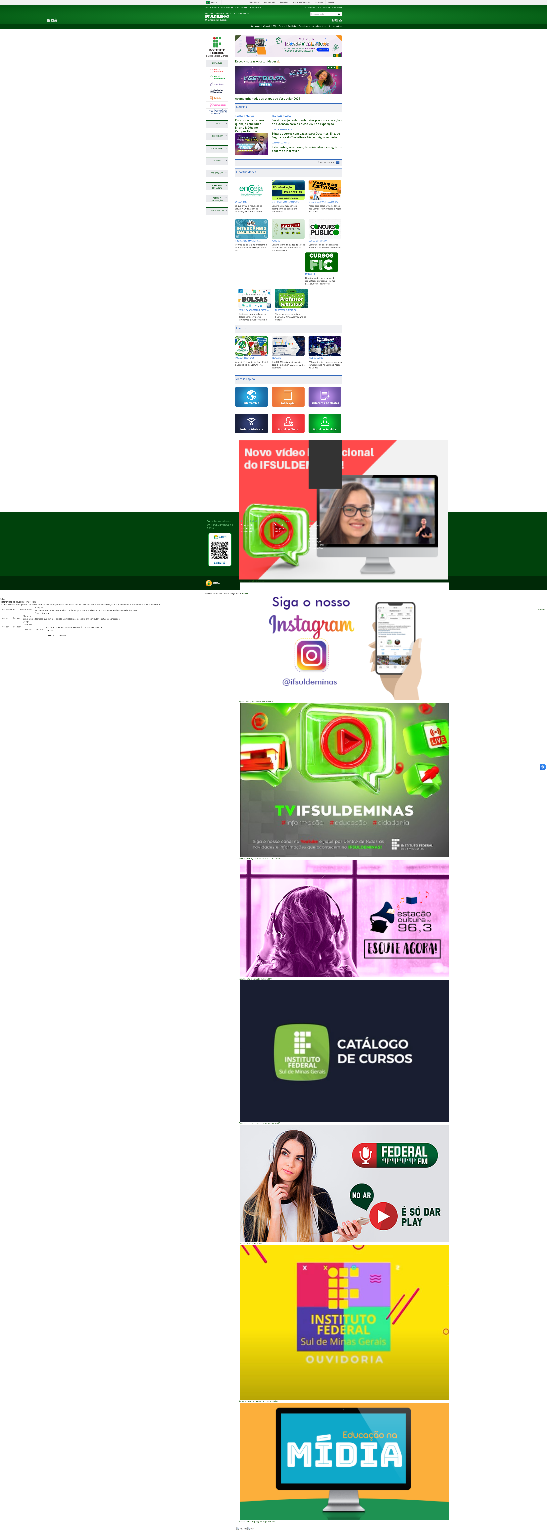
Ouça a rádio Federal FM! (251, 1243)
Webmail (266, 26)
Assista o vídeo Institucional (252, 581)
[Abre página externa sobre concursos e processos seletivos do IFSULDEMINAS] (218, 92)
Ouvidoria (292, 26)
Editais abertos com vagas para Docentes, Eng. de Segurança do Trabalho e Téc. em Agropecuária (306, 135)
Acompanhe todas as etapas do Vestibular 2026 (267, 98)
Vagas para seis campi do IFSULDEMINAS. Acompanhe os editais (290, 317)
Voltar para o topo (333, 507)
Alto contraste (324, 7)
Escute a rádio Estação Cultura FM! (255, 979)
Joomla (245, 593)
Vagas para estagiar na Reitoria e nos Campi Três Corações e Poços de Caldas (325, 208)
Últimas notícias (335, 26)
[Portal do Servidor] (218, 78)
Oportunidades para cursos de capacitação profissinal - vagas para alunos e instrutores (320, 281)
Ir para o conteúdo (212, 7)
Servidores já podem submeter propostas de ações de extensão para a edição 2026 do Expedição (307, 122)
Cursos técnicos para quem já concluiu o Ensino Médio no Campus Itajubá (249, 125)
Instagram (279, 528)
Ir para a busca (240, 7)
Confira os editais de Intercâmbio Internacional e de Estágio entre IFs (251, 247)
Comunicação (304, 26)
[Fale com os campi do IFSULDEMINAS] (288, 46)
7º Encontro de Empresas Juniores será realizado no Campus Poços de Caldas (325, 364)
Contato (282, 26)
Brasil (214, 2)
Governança (255, 26)
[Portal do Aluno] (218, 71)
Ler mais (541, 609)
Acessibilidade (310, 7)
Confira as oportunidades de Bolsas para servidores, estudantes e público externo (252, 317)
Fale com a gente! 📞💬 (251, 61)
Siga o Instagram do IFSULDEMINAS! (256, 701)
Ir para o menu (227, 7)
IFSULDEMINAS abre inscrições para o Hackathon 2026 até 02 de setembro (288, 364)
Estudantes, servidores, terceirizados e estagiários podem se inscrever (307, 149)
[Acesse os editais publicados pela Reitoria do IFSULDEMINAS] (218, 99)
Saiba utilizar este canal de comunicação (258, 1401)
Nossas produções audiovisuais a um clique (259, 858)
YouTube (279, 532)
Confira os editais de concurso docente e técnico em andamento (325, 246)
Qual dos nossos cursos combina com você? (259, 1123)
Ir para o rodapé (255, 7)
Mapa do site (337, 7)
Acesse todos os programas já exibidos (257, 1521)
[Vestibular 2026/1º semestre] (288, 80)
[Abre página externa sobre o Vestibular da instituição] (218, 85)
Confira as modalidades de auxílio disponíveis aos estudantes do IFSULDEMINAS (288, 247)
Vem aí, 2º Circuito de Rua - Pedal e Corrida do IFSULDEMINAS (251, 363)
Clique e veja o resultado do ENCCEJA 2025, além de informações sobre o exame (248, 208)
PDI (274, 26)
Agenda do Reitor (319, 26)
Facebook (279, 525)
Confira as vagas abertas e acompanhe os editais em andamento (284, 208)
